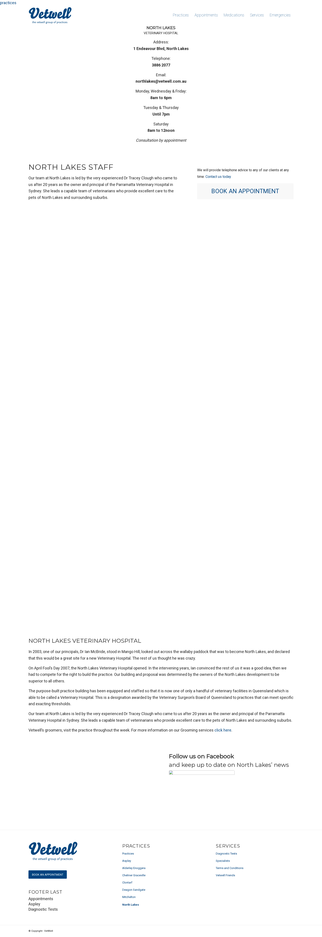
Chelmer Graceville (133, 875)
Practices (128, 853)
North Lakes (130, 904)
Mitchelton (129, 897)
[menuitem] (181, 15)
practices (8, 2)
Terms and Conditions (229, 868)
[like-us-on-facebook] (202, 778)
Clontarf (127, 882)
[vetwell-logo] (50, 15)
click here (222, 730)
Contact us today (218, 177)
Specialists (223, 860)
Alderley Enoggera (133, 868)
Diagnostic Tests (226, 853)
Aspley (126, 860)
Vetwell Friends (225, 875)
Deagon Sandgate (133, 889)
